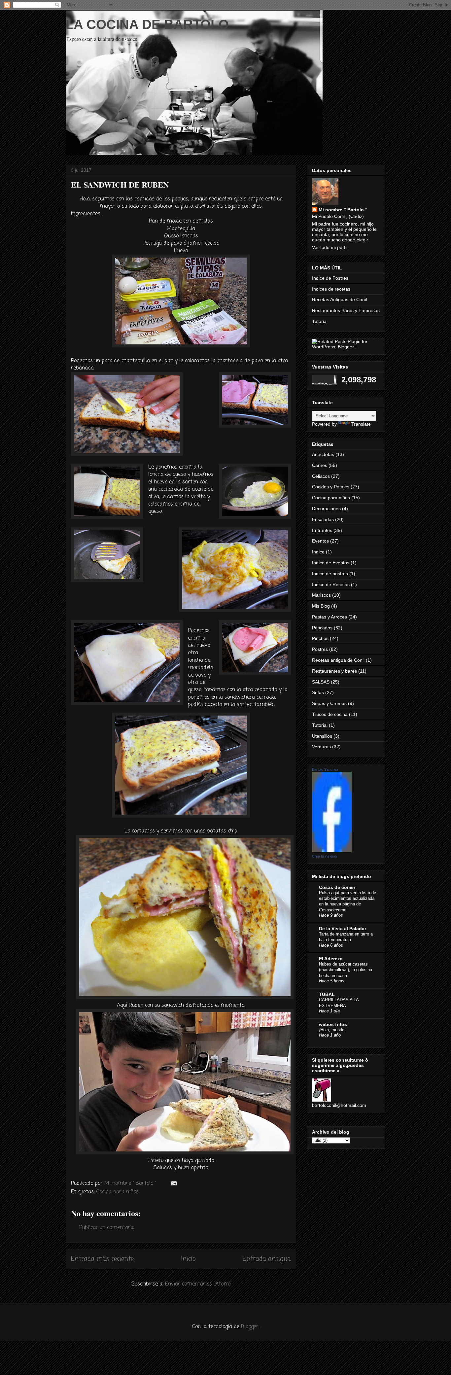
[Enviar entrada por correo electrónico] (173, 1183)
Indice (318, 551)
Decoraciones (326, 508)
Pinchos (320, 638)
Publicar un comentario (106, 1228)
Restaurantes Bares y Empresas (346, 310)
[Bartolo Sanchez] (332, 850)
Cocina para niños (117, 1192)
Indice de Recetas (331, 584)
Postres (320, 649)
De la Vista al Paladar (342, 928)
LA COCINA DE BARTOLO (147, 24)
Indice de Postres (330, 278)
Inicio (188, 1259)
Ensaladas (323, 519)
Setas (318, 692)
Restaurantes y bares (334, 671)
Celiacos (321, 476)
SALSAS (321, 682)
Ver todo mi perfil (329, 247)
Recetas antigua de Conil (338, 660)
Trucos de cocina (330, 714)
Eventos (320, 541)
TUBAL (327, 994)
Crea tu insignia (324, 856)
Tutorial (320, 321)
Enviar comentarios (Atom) (198, 1284)
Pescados (322, 627)
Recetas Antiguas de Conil (339, 299)
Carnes (319, 465)
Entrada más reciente (102, 1259)
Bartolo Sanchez (325, 769)
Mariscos (321, 595)
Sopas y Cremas (329, 703)
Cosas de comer (337, 887)
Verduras (321, 746)
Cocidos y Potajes (330, 486)
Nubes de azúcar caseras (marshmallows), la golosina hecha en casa (345, 970)
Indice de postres (330, 573)
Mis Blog (321, 606)
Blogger (250, 1327)
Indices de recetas (331, 289)
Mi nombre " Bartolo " (343, 209)
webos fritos (333, 1024)
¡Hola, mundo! (332, 1029)
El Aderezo (331, 958)
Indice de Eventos (330, 562)
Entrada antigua (267, 1259)
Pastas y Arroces (329, 616)
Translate (361, 424)
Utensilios (322, 736)
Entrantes (322, 530)
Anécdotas (323, 454)
